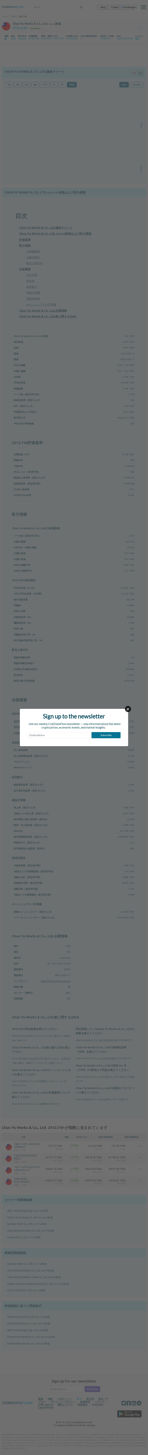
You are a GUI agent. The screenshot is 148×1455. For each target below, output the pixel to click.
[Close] (128, 709)
